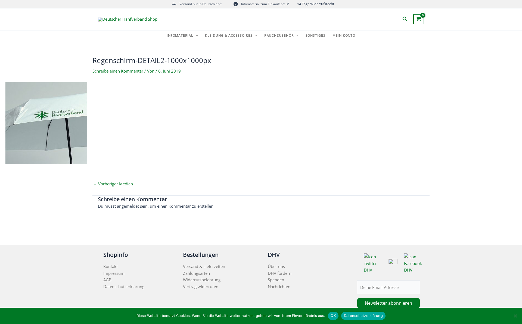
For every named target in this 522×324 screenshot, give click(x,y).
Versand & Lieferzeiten (204, 266)
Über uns (276, 266)
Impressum (114, 273)
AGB (107, 279)
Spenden (276, 279)
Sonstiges (315, 36)
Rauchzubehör (279, 36)
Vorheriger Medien (113, 184)
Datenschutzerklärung (123, 286)
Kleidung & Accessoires (229, 36)
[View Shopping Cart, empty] (418, 19)
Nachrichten (279, 286)
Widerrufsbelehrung (201, 279)
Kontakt (110, 266)
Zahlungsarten (196, 273)
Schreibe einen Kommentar (117, 71)
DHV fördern (279, 273)
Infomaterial (180, 36)
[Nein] (515, 316)
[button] (405, 19)
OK (333, 315)
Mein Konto (344, 36)
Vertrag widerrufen (200, 286)
